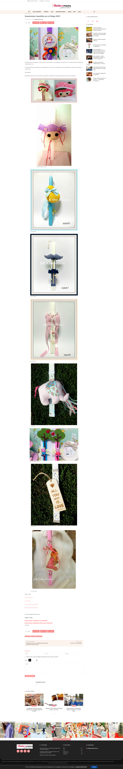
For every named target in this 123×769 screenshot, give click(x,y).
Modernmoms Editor (38, 19)
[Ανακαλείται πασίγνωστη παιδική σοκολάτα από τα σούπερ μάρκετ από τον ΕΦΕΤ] (34, 700)
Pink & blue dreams (29, 597)
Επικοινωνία (47, 0)
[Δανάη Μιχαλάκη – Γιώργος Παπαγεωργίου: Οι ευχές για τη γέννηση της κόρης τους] (89, 57)
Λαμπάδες (27, 636)
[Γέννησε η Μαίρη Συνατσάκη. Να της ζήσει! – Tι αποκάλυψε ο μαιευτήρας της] (89, 79)
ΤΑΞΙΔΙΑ (69, 11)
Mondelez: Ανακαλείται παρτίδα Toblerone (48, 755)
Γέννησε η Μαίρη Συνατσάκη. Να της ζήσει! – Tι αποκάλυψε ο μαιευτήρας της (99, 79)
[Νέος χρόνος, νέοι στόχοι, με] (53, 730)
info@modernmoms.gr (92, 748)
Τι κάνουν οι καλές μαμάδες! (76, 643)
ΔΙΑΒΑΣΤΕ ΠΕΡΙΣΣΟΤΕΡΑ (81, 767)
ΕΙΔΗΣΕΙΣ (34, 705)
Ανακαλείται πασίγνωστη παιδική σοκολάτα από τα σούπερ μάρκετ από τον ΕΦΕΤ (34, 710)
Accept (94, 767)
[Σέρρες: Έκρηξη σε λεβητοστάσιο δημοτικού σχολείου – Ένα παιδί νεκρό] (73, 700)
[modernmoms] (61, 6)
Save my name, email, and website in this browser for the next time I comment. (42, 656)
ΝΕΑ (52, 11)
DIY (29, 11)
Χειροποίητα (39, 636)
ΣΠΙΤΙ (74, 11)
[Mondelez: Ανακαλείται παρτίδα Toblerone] (89, 40)
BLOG (79, 11)
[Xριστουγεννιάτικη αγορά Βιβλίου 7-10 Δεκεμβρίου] (89, 46)
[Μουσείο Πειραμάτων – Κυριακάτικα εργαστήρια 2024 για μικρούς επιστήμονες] (89, 29)
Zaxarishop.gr (28, 600)
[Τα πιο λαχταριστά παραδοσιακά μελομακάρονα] (89, 74)
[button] (94, 11)
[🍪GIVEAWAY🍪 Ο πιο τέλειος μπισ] (84, 730)
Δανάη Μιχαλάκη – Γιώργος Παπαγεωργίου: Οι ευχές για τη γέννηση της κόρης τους (99, 57)
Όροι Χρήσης (42, 0)
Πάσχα (33, 636)
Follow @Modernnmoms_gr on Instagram (62, 739)
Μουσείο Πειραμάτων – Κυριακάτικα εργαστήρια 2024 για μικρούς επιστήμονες (99, 29)
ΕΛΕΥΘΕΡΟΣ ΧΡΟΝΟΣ (60, 11)
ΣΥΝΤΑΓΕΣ (46, 11)
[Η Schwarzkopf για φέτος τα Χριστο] (100, 730)
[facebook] (36, 684)
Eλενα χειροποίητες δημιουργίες (31, 607)
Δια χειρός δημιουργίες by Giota (31, 604)
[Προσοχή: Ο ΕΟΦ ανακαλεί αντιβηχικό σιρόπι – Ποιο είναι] (54, 700)
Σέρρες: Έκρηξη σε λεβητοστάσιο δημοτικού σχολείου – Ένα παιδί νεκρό (74, 710)
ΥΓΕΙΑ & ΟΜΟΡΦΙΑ (37, 11)
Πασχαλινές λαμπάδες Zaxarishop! (36, 620)
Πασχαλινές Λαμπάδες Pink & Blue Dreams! (39, 623)
